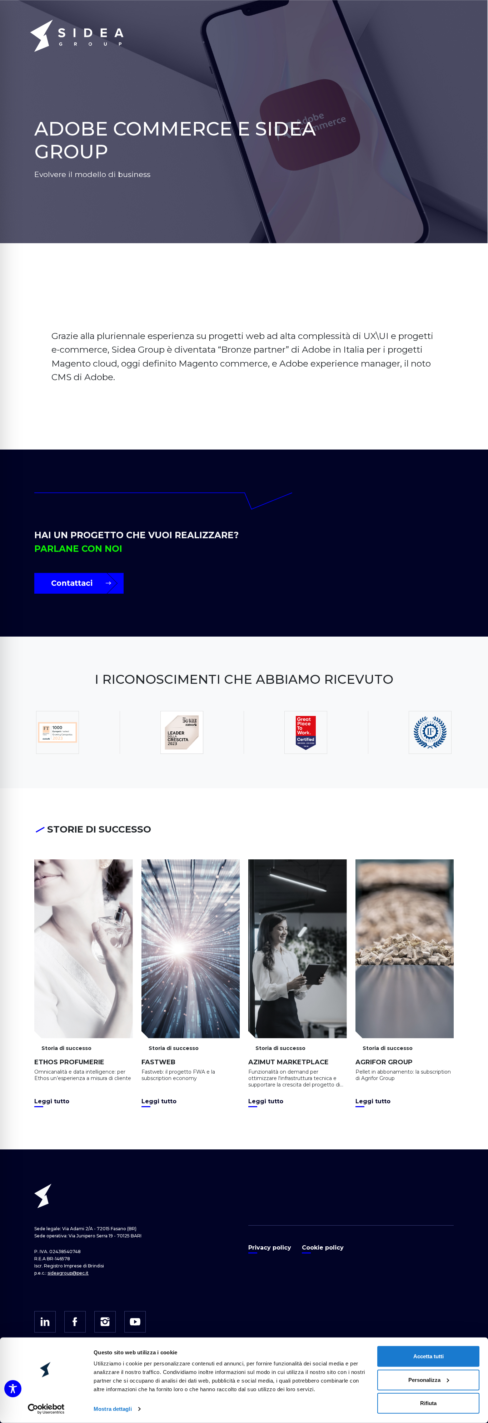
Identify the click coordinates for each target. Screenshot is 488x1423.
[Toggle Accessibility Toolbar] (13, 1388)
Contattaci (72, 583)
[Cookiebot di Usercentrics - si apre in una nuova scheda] (46, 1409)
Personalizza (424, 1380)
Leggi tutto (51, 1101)
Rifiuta (428, 1403)
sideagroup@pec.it (68, 1273)
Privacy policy (269, 1247)
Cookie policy (323, 1247)
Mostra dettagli (113, 1409)
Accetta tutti (428, 1356)
